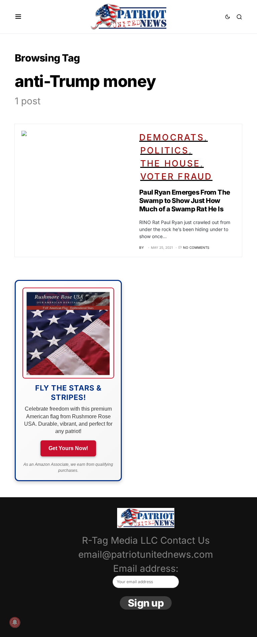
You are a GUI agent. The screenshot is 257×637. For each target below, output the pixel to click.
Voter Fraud (176, 176)
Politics (164, 150)
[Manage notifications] (14, 622)
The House (170, 163)
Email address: (145, 568)
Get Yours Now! (68, 448)
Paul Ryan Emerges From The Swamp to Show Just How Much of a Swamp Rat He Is (184, 200)
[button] (18, 17)
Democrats (171, 137)
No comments (196, 247)
